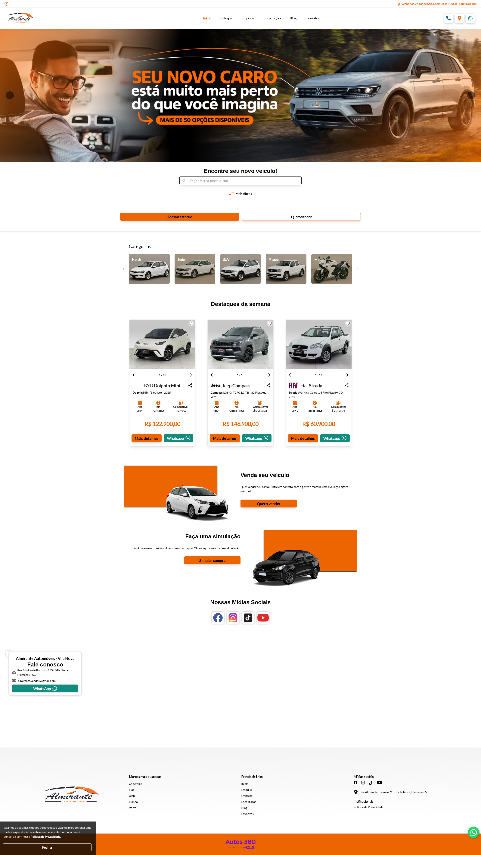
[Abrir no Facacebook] (218, 617)
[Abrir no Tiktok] (248, 617)
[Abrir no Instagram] (233, 617)
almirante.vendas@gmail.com (37, 680)
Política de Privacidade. (46, 836)
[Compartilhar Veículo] (190, 385)
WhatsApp (42, 688)
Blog (293, 18)
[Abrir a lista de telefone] (448, 18)
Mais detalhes (146, 438)
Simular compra (212, 560)
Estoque (226, 18)
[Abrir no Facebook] (355, 782)
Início (207, 18)
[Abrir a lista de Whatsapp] (470, 18)
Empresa (248, 18)
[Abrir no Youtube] (263, 617)
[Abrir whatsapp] (473, 832)
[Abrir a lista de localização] (459, 18)
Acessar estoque (179, 217)
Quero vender (301, 217)
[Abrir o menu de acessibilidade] (6, 4)
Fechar (47, 847)
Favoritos (313, 18)
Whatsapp (175, 438)
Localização (272, 18)
